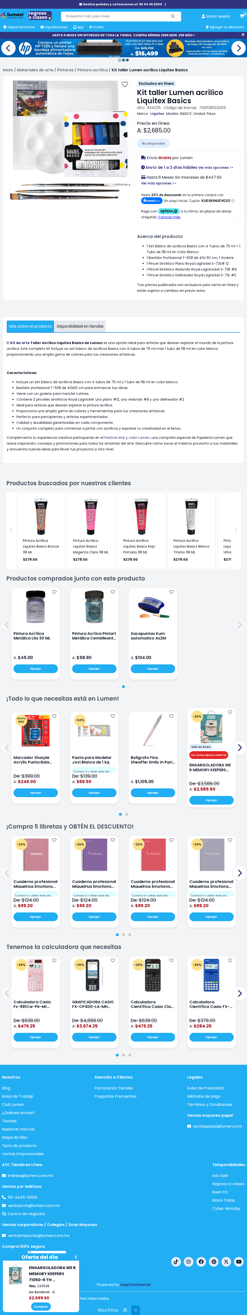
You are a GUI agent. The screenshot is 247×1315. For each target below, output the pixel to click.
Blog (6, 1088)
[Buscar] (173, 16)
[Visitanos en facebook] (201, 1262)
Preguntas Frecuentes (115, 1096)
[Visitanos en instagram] (188, 1262)
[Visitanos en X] (226, 1262)
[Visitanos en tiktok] (176, 1262)
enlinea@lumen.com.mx (30, 1175)
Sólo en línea (200, 747)
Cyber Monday (226, 1208)
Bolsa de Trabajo (18, 1096)
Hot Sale (220, 1175)
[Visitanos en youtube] (239, 1262)
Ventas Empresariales (23, 1154)
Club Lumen (13, 1104)
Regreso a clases (228, 1184)
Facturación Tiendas (113, 1088)
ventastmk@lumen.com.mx (34, 1205)
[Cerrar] (243, 35)
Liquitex (157, 113)
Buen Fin (220, 1192)
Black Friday (223, 1200)
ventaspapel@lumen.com (217, 1126)
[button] (7, 624)
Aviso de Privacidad (205, 1088)
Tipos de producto (19, 1145)
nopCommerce (135, 1284)
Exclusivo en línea (156, 83)
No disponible (153, 143)
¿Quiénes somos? (18, 1113)
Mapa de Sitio (14, 1137)
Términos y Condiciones (209, 1104)
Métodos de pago (203, 1096)
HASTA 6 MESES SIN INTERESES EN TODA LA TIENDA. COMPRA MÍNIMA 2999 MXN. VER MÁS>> (123, 35)
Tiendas (9, 1121)
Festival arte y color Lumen (127, 437)
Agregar (35, 668)
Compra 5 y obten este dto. (33, 895)
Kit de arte (20, 342)
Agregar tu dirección (226, 27)
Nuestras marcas (18, 1129)
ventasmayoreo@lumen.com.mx (39, 1235)
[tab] (123, 686)
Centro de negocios (26, 1214)
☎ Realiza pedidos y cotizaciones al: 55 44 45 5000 (120, 4)
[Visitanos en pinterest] (214, 1262)
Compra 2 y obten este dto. (91, 771)
